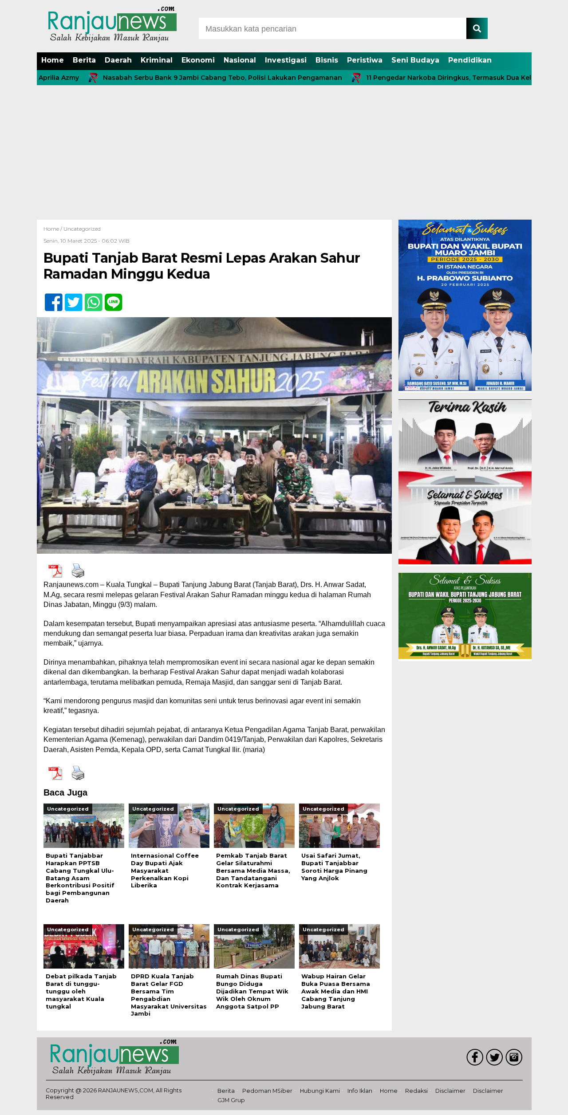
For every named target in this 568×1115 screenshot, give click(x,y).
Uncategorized (82, 228)
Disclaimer (450, 1091)
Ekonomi (198, 60)
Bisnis (327, 60)
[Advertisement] (284, 153)
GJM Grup (231, 1100)
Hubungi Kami (320, 1091)
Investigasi (286, 60)
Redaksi (416, 1091)
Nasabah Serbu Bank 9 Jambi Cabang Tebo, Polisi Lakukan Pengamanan (184, 78)
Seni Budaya (415, 60)
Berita (84, 60)
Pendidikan (470, 60)
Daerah (118, 60)
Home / (53, 228)
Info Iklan (359, 1091)
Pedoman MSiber (267, 1091)
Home (52, 60)
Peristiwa (365, 60)
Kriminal (157, 60)
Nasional (240, 60)
